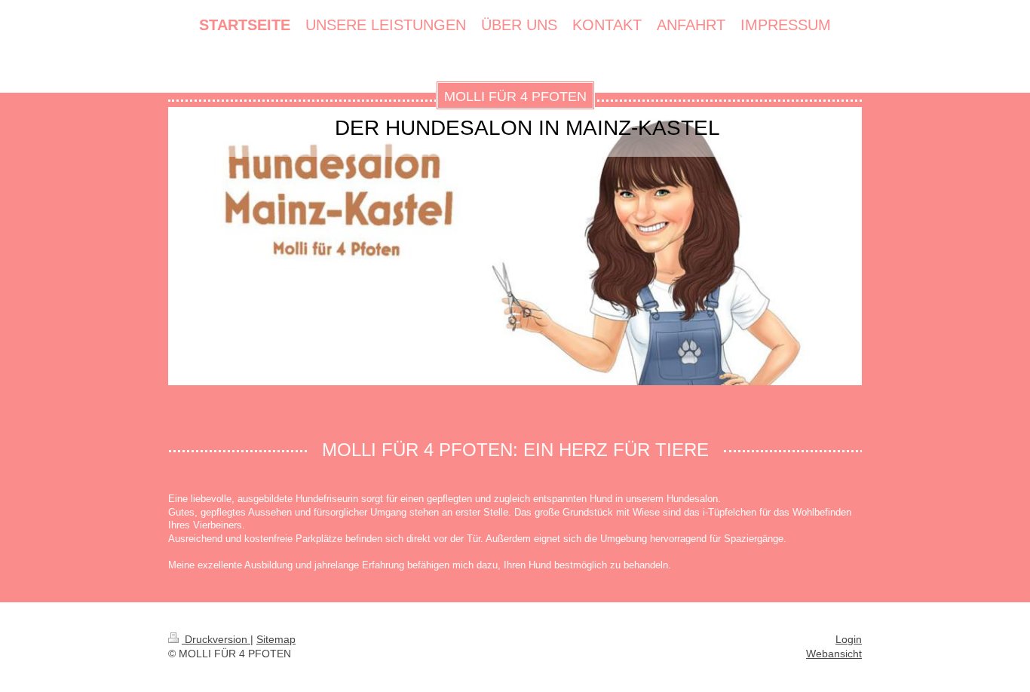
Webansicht (834, 654)
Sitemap (276, 639)
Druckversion (216, 639)
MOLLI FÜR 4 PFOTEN (515, 96)
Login (848, 639)
